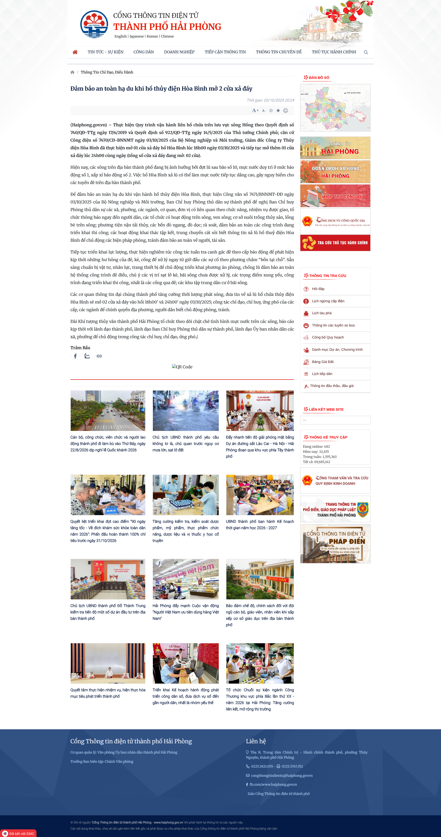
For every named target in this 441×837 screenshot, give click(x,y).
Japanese (137, 36)
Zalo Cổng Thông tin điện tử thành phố (279, 794)
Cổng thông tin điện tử (155, 15)
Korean (152, 36)
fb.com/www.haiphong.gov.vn (273, 784)
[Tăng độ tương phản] (271, 110)
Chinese (167, 36)
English (121, 36)
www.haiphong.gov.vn (168, 822)
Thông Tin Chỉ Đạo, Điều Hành (107, 72)
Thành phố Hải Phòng (167, 27)
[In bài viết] (285, 110)
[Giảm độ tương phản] (278, 110)
